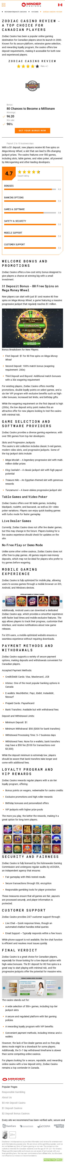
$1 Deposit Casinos (12, 1108)
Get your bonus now (32, 130)
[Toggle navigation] (3, 5)
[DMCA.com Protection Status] (53, 1159)
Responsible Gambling (13, 1092)
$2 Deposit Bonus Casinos (16, 1113)
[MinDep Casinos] (31, 4)
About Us (7, 1097)
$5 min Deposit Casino (14, 1102)
